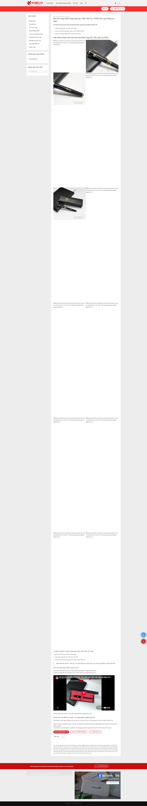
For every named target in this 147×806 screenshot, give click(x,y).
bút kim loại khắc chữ (104, 748)
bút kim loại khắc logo (80, 37)
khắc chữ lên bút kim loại (90, 751)
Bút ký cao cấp (66, 16)
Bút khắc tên (32, 24)
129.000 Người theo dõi (110, 779)
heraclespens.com (49, 779)
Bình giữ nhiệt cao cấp (35, 37)
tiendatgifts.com (38, 779)
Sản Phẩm (50, 3)
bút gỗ (112, 745)
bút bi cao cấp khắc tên (91, 745)
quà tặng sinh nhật (80, 753)
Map (81, 3)
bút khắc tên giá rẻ (57, 748)
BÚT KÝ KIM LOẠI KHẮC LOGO (63, 668)
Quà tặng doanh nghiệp (63, 3)
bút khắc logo (109, 746)
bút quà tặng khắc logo (64, 724)
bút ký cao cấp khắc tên (60, 750)
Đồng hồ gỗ (32, 21)
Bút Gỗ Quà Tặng (89, 746)
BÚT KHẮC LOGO (68, 651)
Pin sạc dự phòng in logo (36, 34)
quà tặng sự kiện (88, 724)
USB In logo (32, 47)
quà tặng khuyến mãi (99, 724)
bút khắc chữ (96, 746)
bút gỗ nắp (82, 746)
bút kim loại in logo (94, 748)
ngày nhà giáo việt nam (110, 751)
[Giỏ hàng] (119, 3)
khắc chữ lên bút (80, 751)
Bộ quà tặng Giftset (34, 30)
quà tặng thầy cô (88, 753)
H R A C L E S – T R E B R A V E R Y (73, 803)
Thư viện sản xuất (57, 16)
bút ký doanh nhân (80, 750)
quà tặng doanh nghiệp (80, 713)
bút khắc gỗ (102, 746)
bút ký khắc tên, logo (65, 713)
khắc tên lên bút (100, 751)
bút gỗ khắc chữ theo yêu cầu (65, 746)
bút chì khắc (99, 745)
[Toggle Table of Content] (62, 737)
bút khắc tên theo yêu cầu (78, 748)
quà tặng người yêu (70, 753)
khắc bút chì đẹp (66, 751)
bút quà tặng (115, 750)
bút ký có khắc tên (71, 750)
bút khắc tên (115, 746)
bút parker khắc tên (107, 750)
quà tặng (87, 24)
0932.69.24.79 (38, 777)
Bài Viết (75, 3)
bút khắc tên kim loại (67, 748)
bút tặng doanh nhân (57, 751)
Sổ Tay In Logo (33, 27)
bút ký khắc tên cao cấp (97, 750)
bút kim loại (73, 24)
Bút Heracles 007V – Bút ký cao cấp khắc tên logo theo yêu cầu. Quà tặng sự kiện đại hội (85, 663)
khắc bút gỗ (73, 751)
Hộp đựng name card (35, 40)
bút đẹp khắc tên (106, 745)
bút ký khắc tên (87, 750)
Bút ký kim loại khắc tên (61, 717)
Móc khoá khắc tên (34, 43)
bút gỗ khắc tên (75, 746)
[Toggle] (27, 773)
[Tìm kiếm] (85, 3)
